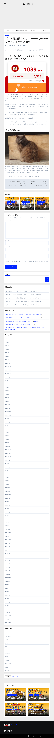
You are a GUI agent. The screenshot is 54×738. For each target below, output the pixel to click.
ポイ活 (7, 35)
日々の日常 (9, 203)
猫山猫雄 (38, 314)
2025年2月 (7, 401)
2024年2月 (7, 442)
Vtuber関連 (8, 636)
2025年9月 (7, 377)
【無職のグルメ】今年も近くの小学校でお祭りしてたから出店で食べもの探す (23, 298)
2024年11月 (8, 411)
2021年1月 (7, 571)
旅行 (6, 650)
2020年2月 (7, 609)
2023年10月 (8, 456)
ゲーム (6, 643)
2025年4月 (7, 394)
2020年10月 (8, 581)
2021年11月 (8, 536)
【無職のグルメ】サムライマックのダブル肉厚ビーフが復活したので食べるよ (23, 301)
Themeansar (37, 736)
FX (5, 632)
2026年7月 (7, 342)
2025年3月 (7, 397)
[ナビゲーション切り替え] (5, 4)
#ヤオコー (17, 45)
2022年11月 (8, 494)
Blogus (30, 736)
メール (7, 246)
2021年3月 (7, 564)
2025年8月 (7, 380)
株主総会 (7, 660)
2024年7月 (7, 425)
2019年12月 (8, 616)
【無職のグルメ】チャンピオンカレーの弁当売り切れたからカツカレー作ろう (23, 291)
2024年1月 (7, 446)
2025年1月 (7, 404)
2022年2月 (7, 526)
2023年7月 (7, 467)
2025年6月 (7, 387)
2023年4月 (7, 477)
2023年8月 (7, 463)
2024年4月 (7, 436)
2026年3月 (7, 356)
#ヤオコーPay (23, 45)
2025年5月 (7, 391)
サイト (7, 253)
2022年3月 (7, 522)
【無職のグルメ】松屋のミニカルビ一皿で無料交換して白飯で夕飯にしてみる (23, 305)
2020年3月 (7, 605)
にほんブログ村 (14, 676)
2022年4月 (7, 519)
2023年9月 (7, 460)
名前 (7, 240)
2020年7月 (7, 591)
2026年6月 (7, 345)
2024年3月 (7, 439)
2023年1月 (7, 487)
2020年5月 (7, 598)
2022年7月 (7, 508)
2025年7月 (7, 384)
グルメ (8, 201)
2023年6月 (7, 470)
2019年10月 (8, 622)
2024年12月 (8, 408)
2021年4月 (7, 560)
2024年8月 (7, 422)
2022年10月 (8, 498)
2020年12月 (8, 574)
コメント (8, 220)
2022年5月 (7, 515)
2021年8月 (7, 546)
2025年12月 (8, 366)
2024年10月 (8, 415)
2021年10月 (8, 539)
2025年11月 (8, 370)
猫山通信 (28, 4)
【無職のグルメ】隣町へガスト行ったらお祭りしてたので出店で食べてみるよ (23, 294)
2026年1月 (7, 363)
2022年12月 (8, 491)
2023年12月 (8, 449)
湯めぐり (7, 670)
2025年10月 (8, 373)
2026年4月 (7, 352)
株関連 (6, 667)
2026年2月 (7, 359)
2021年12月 (8, 532)
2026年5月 (7, 349)
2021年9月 (7, 543)
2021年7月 (7, 550)
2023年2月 (7, 484)
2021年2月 (7, 567)
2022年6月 (7, 512)
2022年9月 (7, 501)
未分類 (6, 657)
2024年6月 (7, 429)
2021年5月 (7, 557)
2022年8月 (7, 505)
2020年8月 (7, 588)
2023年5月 (7, 474)
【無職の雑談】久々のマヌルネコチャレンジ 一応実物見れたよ (20, 314)
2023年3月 (7, 481)
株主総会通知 (8, 663)
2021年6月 (7, 553)
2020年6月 (7, 595)
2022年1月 (7, 529)
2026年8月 (7, 339)
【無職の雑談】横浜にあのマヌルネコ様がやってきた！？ (18, 321)
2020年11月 (8, 577)
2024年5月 (7, 432)
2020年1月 (7, 612)
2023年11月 (8, 453)
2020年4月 (7, 602)
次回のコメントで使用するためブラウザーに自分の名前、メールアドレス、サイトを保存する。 (26, 262)
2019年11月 (8, 619)
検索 (6, 274)
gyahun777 (12, 329)
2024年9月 (7, 418)
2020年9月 (7, 584)
